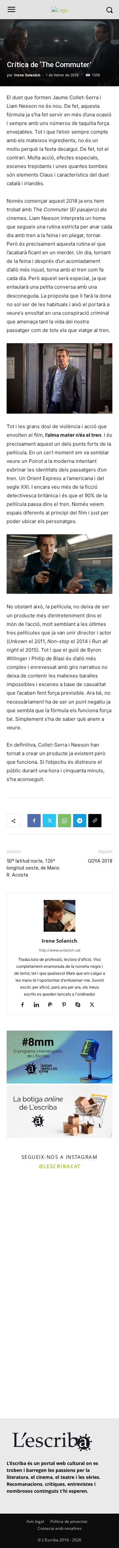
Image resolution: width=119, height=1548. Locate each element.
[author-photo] (59, 931)
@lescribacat (59, 1166)
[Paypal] (52, 1005)
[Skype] (80, 1005)
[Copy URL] (94, 820)
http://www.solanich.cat (59, 950)
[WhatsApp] (64, 820)
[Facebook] (34, 820)
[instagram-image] (29, 1203)
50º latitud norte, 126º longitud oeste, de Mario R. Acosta (33, 868)
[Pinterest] (66, 1005)
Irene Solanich (27, 74)
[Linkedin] (38, 1005)
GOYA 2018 (100, 861)
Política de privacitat (68, 1521)
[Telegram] (79, 820)
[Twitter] (49, 820)
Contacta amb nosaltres (60, 1528)
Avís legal (35, 1521)
